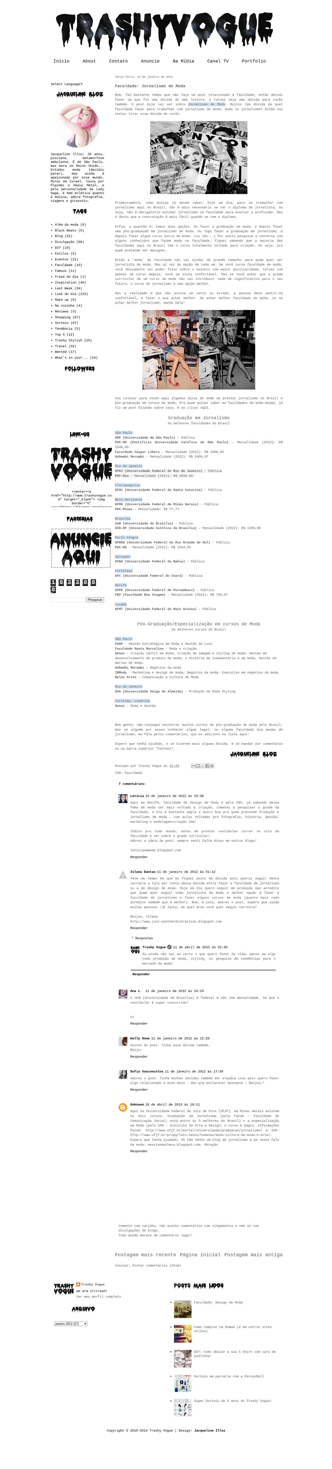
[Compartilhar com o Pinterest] (212, 765)
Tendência (63, 329)
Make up (62, 300)
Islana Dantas (143, 872)
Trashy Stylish (68, 340)
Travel (61, 346)
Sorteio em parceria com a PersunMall (229, 1376)
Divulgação (64, 242)
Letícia (137, 796)
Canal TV (218, 61)
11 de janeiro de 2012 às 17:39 (194, 1071)
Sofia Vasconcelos (146, 1071)
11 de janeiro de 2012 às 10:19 (174, 991)
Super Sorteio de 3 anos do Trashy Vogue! (233, 1401)
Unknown (137, 1104)
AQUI (204, 408)
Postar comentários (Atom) (156, 1265)
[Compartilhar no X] (202, 765)
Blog (59, 236)
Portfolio (254, 61)
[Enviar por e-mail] (193, 765)
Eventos (62, 259)
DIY (58, 248)
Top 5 (60, 334)
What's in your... (71, 358)
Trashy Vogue (154, 947)
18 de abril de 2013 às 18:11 (172, 1104)
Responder (139, 857)
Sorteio (62, 323)
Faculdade (133, 773)
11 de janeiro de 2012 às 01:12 (186, 872)
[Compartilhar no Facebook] (207, 765)
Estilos (62, 254)
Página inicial (200, 1255)
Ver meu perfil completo (98, 1297)
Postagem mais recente (145, 1255)
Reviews (62, 311)
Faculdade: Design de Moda (218, 1302)
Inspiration (65, 282)
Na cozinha (64, 306)
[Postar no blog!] (198, 765)
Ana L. (137, 991)
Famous (61, 271)
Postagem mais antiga (253, 1255)
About (89, 61)
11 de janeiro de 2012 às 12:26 (180, 1038)
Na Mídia (183, 61)
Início (61, 61)
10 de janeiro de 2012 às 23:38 (174, 796)
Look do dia (65, 294)
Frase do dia (66, 277)
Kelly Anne (140, 1038)
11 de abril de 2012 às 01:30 (200, 947)
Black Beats (65, 230)
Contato (118, 61)
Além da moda (66, 225)
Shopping (62, 317)
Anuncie (150, 61)
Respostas (144, 938)
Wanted (61, 352)
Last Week (63, 288)
